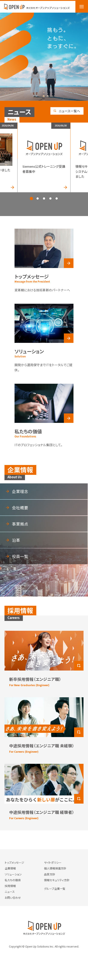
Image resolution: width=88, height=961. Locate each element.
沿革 (16, 540)
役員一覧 (20, 556)
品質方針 (49, 874)
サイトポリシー (53, 862)
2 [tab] (38, 198)
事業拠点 (20, 524)
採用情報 (10, 886)
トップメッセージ (14, 862)
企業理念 (20, 491)
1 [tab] (31, 198)
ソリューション (13, 874)
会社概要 (20, 507)
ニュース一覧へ (69, 111)
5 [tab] (57, 198)
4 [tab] (50, 198)
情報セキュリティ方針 (56, 880)
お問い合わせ (13, 898)
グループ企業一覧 (54, 889)
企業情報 (10, 868)
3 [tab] (44, 198)
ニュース (10, 892)
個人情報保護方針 (55, 868)
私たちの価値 (13, 880)
